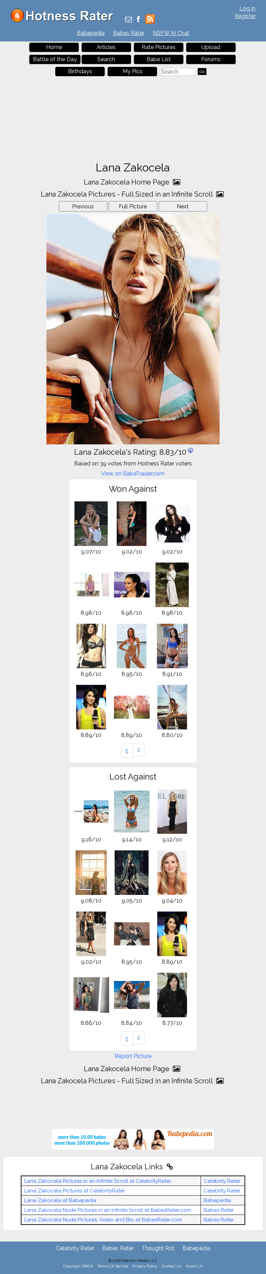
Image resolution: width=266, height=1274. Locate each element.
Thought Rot (158, 1248)
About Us (194, 1266)
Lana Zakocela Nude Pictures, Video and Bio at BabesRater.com (103, 1220)
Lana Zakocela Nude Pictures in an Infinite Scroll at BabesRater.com (107, 1210)
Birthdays (80, 71)
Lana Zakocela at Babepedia (60, 1200)
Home (54, 47)
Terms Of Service (112, 1266)
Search (106, 59)
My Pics (132, 71)
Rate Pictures (159, 47)
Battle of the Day (55, 59)
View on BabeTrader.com (133, 473)
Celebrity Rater (222, 1181)
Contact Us (171, 1266)
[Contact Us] (128, 20)
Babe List (159, 59)
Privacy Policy (144, 1266)
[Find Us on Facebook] (138, 20)
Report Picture (133, 1056)
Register (245, 16)
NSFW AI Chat (171, 33)
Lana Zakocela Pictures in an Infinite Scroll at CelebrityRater (97, 1181)
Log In (247, 8)
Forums (211, 59)
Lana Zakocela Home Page (127, 182)
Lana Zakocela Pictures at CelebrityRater (74, 1191)
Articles (106, 47)
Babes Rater (128, 33)
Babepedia (91, 33)
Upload (211, 47)
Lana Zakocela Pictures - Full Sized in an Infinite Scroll (127, 194)
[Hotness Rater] (64, 20)
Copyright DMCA (78, 1266)
